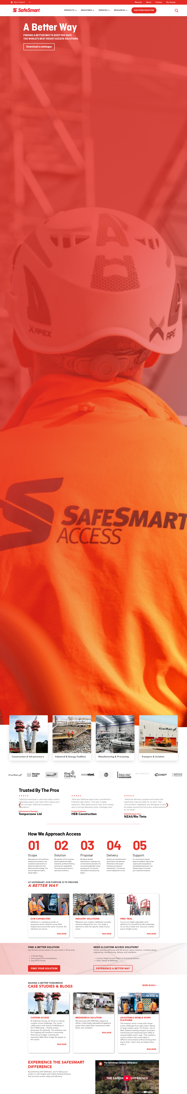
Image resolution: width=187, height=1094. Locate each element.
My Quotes (171, 2)
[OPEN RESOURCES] (127, 10)
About (148, 2)
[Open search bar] (177, 10)
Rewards (138, 2)
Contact (159, 2)
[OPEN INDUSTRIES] (93, 10)
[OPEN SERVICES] (109, 10)
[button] (20, 805)
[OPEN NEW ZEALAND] (30, 2)
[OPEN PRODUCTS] (76, 10)
